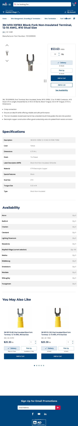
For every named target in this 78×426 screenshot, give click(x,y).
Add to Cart (62, 78)
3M (3, 32)
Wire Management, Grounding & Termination (25, 18)
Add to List (61, 85)
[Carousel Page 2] (36, 365)
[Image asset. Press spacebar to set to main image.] (7, 53)
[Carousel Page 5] (43, 365)
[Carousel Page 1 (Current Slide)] (34, 365)
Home (4, 18)
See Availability (62, 90)
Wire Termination (50, 18)
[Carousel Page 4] (41, 365)
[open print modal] (66, 18)
